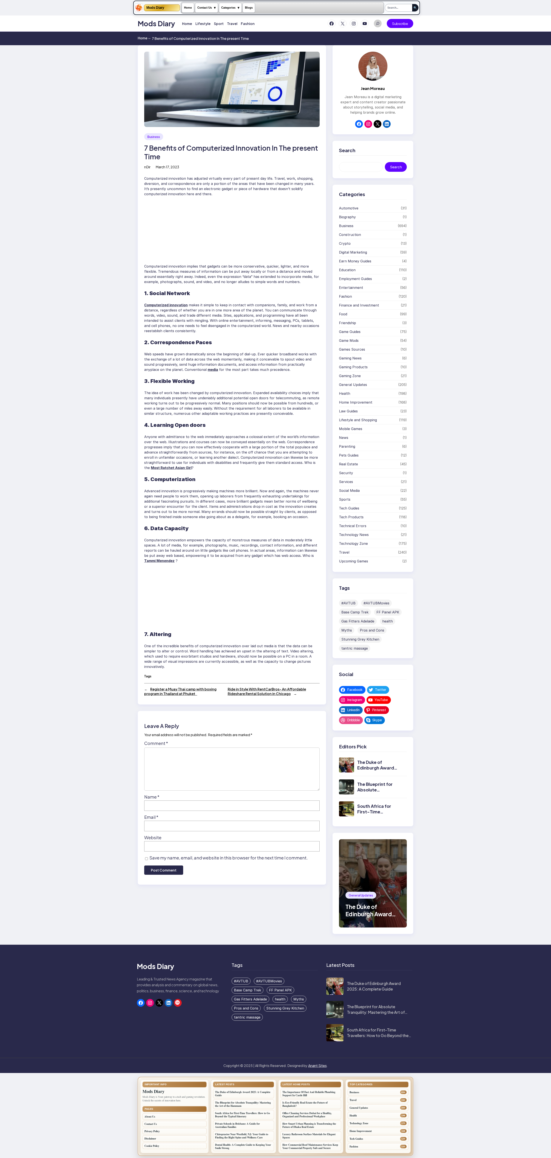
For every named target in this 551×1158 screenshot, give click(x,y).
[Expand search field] (378, 23)
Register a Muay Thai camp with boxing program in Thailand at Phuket (180, 691)
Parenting (347, 446)
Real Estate (348, 464)
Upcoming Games (353, 561)
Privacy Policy (152, 1131)
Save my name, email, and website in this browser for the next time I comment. (228, 857)
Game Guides (350, 332)
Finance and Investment (359, 305)
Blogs (249, 7)
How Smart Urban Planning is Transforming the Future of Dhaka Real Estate (309, 1125)
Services (346, 482)
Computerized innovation (166, 305)
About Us (149, 1116)
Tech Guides (349, 508)
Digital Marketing (353, 252)
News (343, 437)
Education (347, 270)
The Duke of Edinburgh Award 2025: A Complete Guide (376, 770)
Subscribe (400, 23)
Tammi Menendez (159, 561)
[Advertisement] (232, 228)
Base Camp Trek (354, 612)
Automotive (348, 208)
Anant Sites (317, 1065)
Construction (350, 234)
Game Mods (349, 340)
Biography (347, 217)
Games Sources (352, 349)
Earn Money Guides (355, 261)
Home (188, 7)
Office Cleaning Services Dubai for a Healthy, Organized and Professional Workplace (307, 1114)
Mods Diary (155, 7)
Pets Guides (349, 455)
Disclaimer (150, 1138)
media (213, 369)
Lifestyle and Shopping (358, 420)
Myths (346, 630)
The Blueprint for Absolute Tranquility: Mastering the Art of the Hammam (376, 1012)
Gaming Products (353, 367)
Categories (228, 7)
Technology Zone (353, 543)
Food (343, 314)
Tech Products (351, 517)
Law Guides (348, 411)
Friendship (347, 323)
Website (152, 837)
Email (151, 817)
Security (346, 473)
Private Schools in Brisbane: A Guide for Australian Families (237, 1125)
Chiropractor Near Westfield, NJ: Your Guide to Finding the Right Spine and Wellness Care (241, 1135)
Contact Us (204, 7)
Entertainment (351, 287)
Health (344, 393)
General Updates (353, 384)
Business (153, 137)
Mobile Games (350, 429)
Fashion (345, 296)
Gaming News (350, 358)
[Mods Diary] (139, 7)
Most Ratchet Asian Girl (171, 468)
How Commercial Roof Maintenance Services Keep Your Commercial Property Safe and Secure (310, 1146)
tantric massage (354, 648)
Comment (156, 743)
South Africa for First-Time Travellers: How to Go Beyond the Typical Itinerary (378, 1035)
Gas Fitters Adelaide (357, 621)
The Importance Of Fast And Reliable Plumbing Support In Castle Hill (308, 1093)
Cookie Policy (151, 1146)
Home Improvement (355, 402)
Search (396, 167)
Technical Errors (352, 526)
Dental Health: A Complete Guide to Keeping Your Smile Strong (243, 1146)
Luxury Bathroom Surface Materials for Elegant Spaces (309, 1135)
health (387, 621)
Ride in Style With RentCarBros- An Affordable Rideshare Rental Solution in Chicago (267, 691)
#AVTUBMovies (376, 603)
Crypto (345, 243)
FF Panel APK (387, 612)
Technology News (354, 535)
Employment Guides (355, 279)
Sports (344, 499)
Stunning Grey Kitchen (360, 639)
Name (151, 796)
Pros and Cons (372, 630)
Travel (344, 552)
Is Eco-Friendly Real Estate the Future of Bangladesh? (305, 1104)
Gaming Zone (350, 376)
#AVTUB (348, 603)
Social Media (349, 490)
